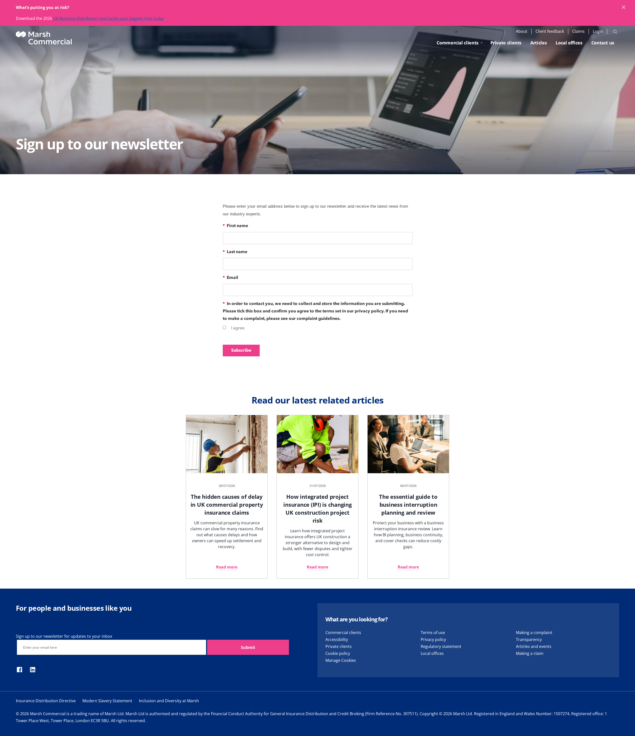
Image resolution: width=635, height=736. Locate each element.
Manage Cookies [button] (340, 660)
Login (598, 31)
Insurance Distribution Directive (46, 700)
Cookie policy (337, 653)
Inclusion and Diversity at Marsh (169, 700)
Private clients (506, 43)
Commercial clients (457, 43)
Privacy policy (433, 639)
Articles (538, 43)
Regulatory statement (441, 646)
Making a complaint (534, 632)
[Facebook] (19, 670)
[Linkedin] (32, 670)
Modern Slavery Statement (107, 700)
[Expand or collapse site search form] (615, 31)
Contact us (602, 43)
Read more (226, 567)
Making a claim (529, 653)
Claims (578, 31)
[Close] (624, 7)
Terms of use (433, 632)
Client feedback (550, 31)
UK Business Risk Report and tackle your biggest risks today (108, 18)
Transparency (529, 639)
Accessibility (336, 639)
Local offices (569, 43)
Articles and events (533, 646)
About (521, 31)
